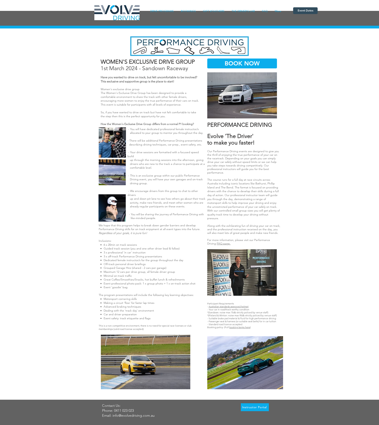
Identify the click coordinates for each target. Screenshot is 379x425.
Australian (214, 306)
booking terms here (239, 327)
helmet (245, 306)
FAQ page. (224, 243)
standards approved (230, 306)
